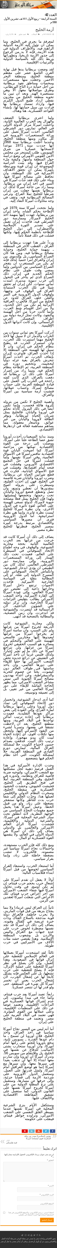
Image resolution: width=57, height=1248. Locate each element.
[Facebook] (37, 1235)
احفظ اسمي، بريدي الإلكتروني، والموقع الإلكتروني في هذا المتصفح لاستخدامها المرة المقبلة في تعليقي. (31, 1213)
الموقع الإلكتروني (47, 1204)
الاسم (51, 1186)
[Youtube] (31, 1235)
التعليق (50, 1160)
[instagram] (25, 1235)
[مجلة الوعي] (28, 4)
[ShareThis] (28, 1235)
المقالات (34, 34)
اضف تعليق (22, 34)
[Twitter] (34, 1235)
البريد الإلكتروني (47, 1195)
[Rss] (40, 1235)
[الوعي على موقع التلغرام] (22, 1235)
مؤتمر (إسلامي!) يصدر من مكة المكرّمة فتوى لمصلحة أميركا (37, 1136)
